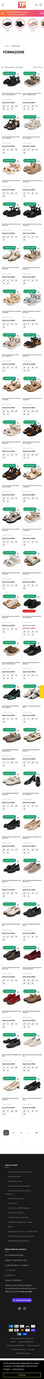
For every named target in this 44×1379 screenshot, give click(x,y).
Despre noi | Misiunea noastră (20, 1172)
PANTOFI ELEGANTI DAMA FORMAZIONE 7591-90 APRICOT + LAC (32, 837)
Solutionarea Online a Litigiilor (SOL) (23, 1231)
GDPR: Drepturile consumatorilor (21, 1236)
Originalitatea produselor (18, 1217)
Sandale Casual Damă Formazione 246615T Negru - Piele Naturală (31, 443)
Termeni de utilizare (33, 1345)
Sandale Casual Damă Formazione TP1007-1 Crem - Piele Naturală (31, 137)
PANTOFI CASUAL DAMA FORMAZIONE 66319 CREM (11, 925)
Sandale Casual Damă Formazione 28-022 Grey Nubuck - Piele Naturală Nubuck (32, 94)
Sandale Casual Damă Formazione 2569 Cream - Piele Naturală (11, 443)
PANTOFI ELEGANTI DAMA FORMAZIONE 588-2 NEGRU (32, 1099)
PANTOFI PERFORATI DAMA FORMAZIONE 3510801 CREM (10, 794)
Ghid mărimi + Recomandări (19, 1186)
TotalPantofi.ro (21, 1338)
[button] (3, 5)
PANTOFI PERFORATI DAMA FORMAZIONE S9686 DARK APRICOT (10, 750)
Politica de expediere (19, 1349)
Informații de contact (23, 1353)
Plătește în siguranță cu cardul (20, 1222)
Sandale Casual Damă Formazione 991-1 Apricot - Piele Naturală (32, 181)
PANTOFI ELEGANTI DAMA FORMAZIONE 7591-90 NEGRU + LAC (11, 837)
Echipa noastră (14, 1176)
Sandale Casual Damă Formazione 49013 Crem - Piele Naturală (11, 181)
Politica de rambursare (25, 1342)
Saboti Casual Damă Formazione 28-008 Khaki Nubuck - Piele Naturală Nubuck (11, 663)
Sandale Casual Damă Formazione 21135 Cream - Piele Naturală (32, 486)
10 (36, 1133)
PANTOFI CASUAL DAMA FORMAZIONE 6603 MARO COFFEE (11, 968)
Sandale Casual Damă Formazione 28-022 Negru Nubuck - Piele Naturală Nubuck (11, 94)
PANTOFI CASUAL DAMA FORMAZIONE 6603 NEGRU (31, 925)
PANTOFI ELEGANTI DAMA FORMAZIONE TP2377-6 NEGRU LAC (31, 794)
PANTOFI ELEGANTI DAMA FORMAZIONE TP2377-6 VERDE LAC (10, 707)
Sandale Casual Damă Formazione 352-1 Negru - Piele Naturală (32, 355)
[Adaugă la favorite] (18, 74)
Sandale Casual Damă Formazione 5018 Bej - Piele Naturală (31, 268)
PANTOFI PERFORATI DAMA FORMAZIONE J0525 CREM (32, 1055)
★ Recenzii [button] (42, 691)
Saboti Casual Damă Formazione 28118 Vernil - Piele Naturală (32, 573)
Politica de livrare (15, 1181)
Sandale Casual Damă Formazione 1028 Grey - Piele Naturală (11, 530)
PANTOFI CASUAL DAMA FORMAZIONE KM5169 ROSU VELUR (11, 1012)
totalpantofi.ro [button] (18, 1369)
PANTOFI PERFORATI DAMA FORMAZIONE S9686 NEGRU (31, 663)
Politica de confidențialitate (19, 1208)
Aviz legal (31, 1349)
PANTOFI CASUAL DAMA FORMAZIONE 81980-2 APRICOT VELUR (32, 881)
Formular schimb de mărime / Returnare (18, 1192)
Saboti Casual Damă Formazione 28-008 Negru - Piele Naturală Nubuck (32, 617)
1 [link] (6, 1133)
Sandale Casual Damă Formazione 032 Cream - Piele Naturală (11, 573)
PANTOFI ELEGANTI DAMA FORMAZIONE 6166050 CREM (10, 1099)
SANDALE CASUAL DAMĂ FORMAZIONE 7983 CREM (32, 707)
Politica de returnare (16, 1198)
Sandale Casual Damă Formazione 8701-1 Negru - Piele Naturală (32, 225)
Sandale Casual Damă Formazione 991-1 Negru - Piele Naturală (11, 225)
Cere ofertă (12, 1203)
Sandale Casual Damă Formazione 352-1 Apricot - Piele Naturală (11, 399)
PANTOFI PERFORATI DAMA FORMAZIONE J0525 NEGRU (11, 1055)
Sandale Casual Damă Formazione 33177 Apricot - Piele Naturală (32, 399)
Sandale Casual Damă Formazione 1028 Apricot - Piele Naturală (32, 530)
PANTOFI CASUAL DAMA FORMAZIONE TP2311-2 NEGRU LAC (11, 881)
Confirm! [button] (22, 1375)
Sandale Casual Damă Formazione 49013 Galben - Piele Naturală (11, 312)
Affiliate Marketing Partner (18, 1241)
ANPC (10, 1227)
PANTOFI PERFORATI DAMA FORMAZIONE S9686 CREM (31, 750)
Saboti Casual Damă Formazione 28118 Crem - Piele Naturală (11, 617)
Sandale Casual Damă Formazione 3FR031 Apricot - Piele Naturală (10, 355)
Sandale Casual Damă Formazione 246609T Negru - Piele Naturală (10, 486)
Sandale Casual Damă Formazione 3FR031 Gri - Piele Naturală (32, 312)
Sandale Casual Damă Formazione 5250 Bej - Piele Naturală (11, 268)
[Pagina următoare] (22, 1139)
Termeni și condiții (15, 1212)
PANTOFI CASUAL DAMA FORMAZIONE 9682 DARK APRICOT (31, 1012)
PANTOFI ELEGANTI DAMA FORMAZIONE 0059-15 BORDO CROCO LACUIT (32, 968)
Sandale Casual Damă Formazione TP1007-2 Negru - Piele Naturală (11, 137)
